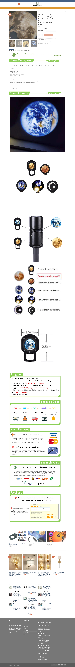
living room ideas (47, 647)
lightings (47, 641)
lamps (44, 640)
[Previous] (11, 25)
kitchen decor (40, 640)
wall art (46, 651)
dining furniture (44, 628)
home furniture (42, 637)
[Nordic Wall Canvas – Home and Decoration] (37, 4)
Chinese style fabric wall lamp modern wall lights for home (29, 573)
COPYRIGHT (26, 632)
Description (11, 50)
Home (19, 7)
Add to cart (48, 34)
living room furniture (41, 647)
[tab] (11, 50)
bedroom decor (47, 622)
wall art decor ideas (41, 655)
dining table (40, 631)
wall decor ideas (42, 659)
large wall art (47, 640)
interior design (45, 638)
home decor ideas (42, 635)
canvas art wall (46, 625)
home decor (42, 633)
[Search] (19, 4)
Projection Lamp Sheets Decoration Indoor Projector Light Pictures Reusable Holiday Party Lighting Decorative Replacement (18, 543)
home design (48, 635)
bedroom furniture (47, 623)
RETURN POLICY (26, 630)
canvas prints (40, 626)
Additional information (19, 50)
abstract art (40, 620)
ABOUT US (25, 624)
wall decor (41, 657)
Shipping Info (25, 626)
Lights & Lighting (49, 7)
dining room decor (47, 629)
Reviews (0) (27, 50)
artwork (43, 620)
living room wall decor (42, 648)
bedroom (40, 622)
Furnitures (41, 7)
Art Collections (25, 7)
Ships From (40, 30)
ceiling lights (44, 626)
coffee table (49, 626)
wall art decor (42, 653)
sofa (43, 650)
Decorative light (44, 41)
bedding (46, 620)
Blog (55, 7)
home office (40, 638)
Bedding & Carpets (34, 7)
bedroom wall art (41, 625)
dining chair (40, 628)
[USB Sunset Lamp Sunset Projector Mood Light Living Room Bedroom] (56, 536)
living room (40, 643)
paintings (49, 648)
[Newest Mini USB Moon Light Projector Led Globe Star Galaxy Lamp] (37, 536)
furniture (45, 631)
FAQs (24, 628)
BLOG (24, 634)
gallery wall (49, 631)
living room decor (43, 645)
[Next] (35, 25)
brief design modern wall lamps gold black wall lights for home (59, 573)
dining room (40, 629)
